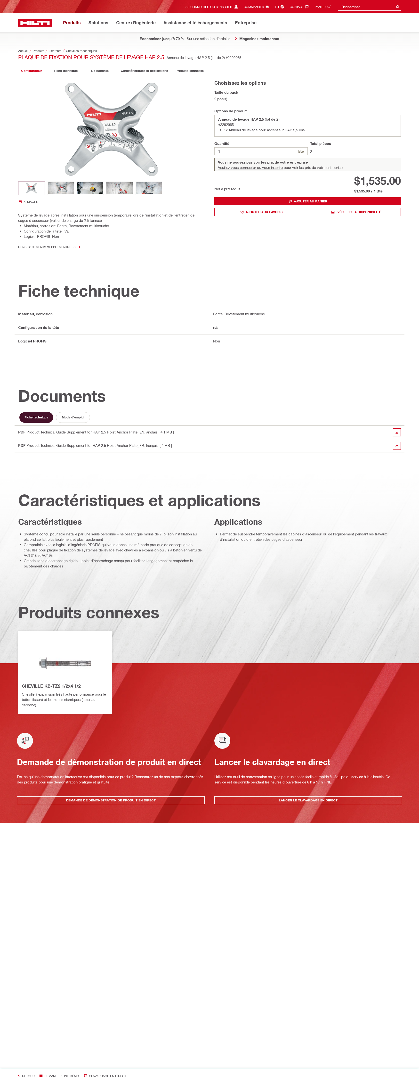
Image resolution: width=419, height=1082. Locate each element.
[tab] (31, 70)
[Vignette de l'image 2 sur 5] (61, 188)
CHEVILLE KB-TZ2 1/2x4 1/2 (51, 686)
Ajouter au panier (310, 201)
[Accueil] (35, 23)
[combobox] (369, 7)
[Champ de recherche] (397, 7)
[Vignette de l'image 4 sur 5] (119, 188)
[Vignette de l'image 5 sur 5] (149, 188)
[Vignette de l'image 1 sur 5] (31, 188)
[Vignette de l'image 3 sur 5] (90, 188)
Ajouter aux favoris (264, 212)
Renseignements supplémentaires (46, 247)
